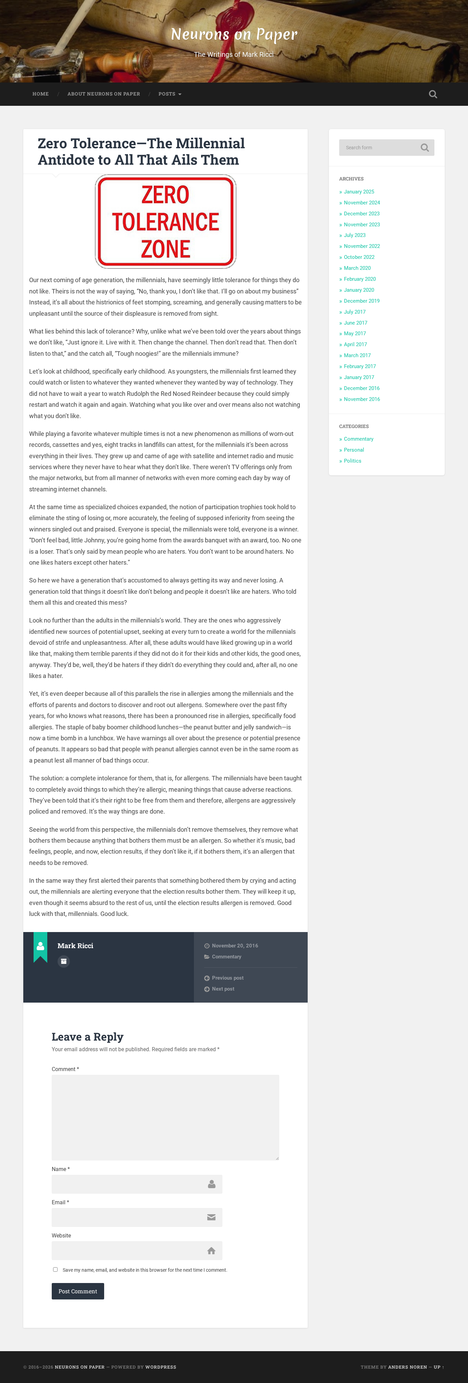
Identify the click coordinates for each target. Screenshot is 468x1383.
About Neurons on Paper (103, 94)
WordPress (160, 1367)
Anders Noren (407, 1367)
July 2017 (355, 312)
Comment (65, 1069)
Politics (352, 461)
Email (60, 1202)
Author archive (64, 961)
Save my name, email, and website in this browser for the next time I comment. (145, 1270)
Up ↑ (439, 1367)
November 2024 (362, 203)
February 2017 (360, 366)
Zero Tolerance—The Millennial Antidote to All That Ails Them (141, 151)
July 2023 (355, 235)
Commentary (227, 957)
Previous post (228, 978)
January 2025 (359, 192)
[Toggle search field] (433, 94)
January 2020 (359, 290)
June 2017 (355, 323)
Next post (223, 989)
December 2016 (362, 388)
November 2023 (362, 225)
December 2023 (362, 214)
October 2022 (359, 257)
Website (61, 1236)
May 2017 (355, 333)
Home (41, 94)
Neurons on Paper (234, 34)
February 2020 (360, 279)
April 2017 (355, 344)
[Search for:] (386, 147)
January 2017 (359, 377)
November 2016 (362, 399)
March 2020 (357, 268)
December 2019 (362, 301)
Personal (354, 450)
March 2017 (357, 355)
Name (61, 1169)
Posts (167, 94)
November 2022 (362, 246)
